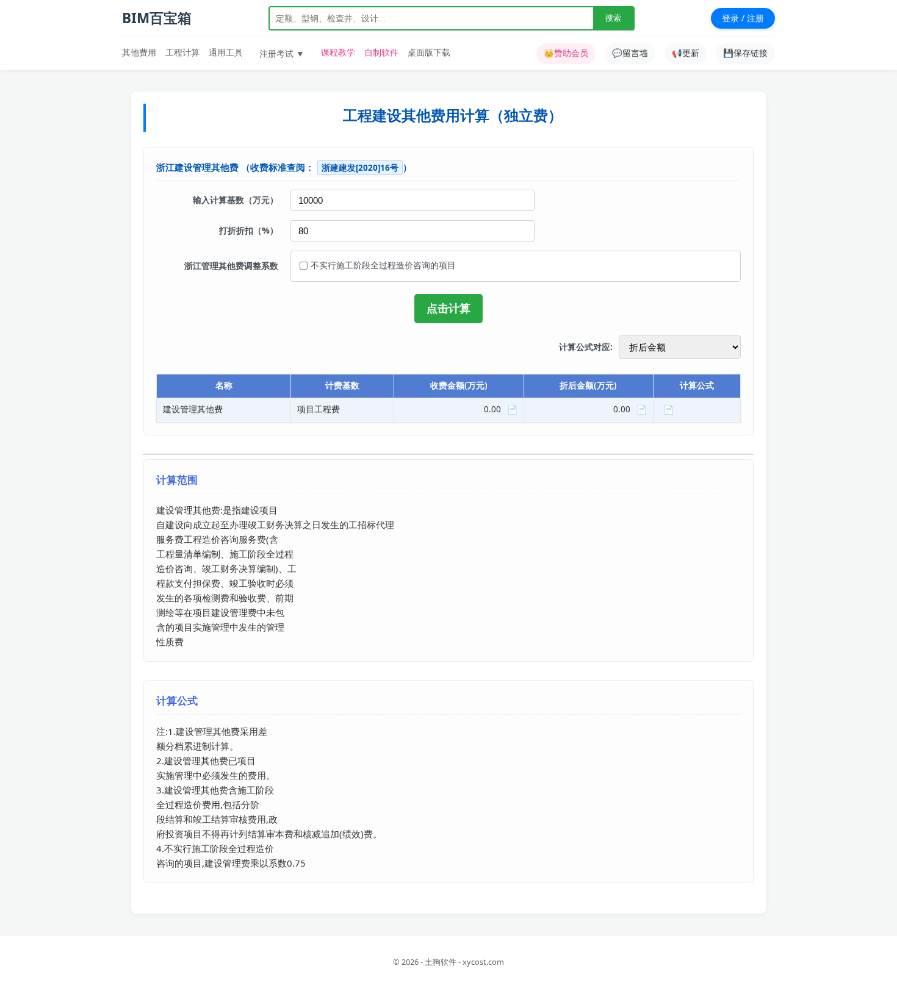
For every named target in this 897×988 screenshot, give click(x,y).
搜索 (613, 18)
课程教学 (338, 52)
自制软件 (381, 52)
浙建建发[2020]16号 (360, 167)
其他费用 (139, 52)
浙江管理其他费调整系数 (231, 265)
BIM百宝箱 (157, 18)
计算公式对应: (586, 347)
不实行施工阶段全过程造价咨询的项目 (383, 265)
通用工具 (226, 52)
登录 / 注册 (743, 18)
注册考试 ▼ (281, 53)
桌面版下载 (429, 52)
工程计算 (182, 52)
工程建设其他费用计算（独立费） (453, 115)
